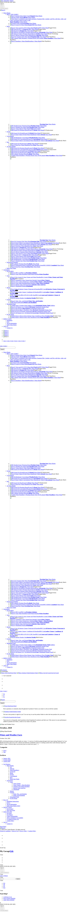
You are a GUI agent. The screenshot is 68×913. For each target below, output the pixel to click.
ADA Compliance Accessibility (15, 817)
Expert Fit (12, 771)
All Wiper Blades (11, 146)
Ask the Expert (55, 673)
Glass (8, 275)
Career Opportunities (12, 816)
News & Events (11, 810)
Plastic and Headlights (19, 795)
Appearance (6, 269)
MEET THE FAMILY (12, 14)
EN (4, 883)
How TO (5, 800)
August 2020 (6, 761)
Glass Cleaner (17, 783)
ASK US (5, 326)
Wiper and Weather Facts (11, 735)
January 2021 (6, 758)
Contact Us (10, 328)
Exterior (9, 299)
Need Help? (13, 673)
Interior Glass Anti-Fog (19, 788)
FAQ (8, 322)
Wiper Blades (6, 13)
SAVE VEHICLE (5, 872)
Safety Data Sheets (12, 325)
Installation (9, 320)
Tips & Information (12, 323)
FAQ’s (8, 803)
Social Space (10, 809)
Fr (3, 695)
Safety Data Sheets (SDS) (13, 806)
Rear (8, 142)
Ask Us (5, 822)
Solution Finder (34, 673)
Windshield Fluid (11, 304)
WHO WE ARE (7, 812)
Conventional (10, 136)
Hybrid (8, 131)
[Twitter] (4, 681)
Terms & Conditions (5, 831)
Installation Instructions (13, 801)
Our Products (6, 764)
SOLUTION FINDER (9, 898)
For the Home (10, 314)
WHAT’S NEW (7, 807)
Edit (11, 851)
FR (4, 884)
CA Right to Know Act (13, 819)
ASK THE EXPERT (8, 900)
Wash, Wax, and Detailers (20, 794)
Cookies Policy (32, 831)
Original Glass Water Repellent (21, 786)
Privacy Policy (23, 831)
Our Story (9, 813)
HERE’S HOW (7, 319)
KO (4, 887)
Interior (8, 287)
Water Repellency (14, 770)
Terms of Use (15, 831)
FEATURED (10, 271)
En (4, 694)
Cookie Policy (10, 820)
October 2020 (7, 760)
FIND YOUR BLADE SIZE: (8, 2)
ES (4, 886)
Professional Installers (12, 262)
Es (4, 697)
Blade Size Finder (11, 268)
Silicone (12, 768)
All (11, 767)
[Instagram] (4, 688)
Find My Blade (4, 8)
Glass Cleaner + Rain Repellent (21, 785)
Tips (4, 752)
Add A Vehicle (4, 875)
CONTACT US (7, 897)
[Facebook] (4, 679)
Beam (8, 26)
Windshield (16, 789)
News (4, 750)
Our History (10, 815)
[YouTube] (5, 685)
